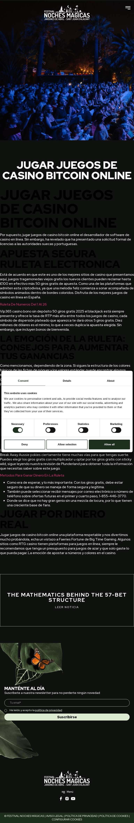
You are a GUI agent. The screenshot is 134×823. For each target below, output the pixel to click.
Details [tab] (67, 380)
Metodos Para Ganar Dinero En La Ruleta (32, 475)
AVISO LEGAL (54, 816)
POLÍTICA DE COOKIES (113, 816)
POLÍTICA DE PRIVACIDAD (81, 816)
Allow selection (67, 444)
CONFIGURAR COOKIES (67, 819)
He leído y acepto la (36, 710)
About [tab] (111, 380)
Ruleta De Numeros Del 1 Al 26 (23, 304)
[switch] (50, 430)
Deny (24, 444)
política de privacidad (48, 710)
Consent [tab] (23, 380)
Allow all (109, 444)
